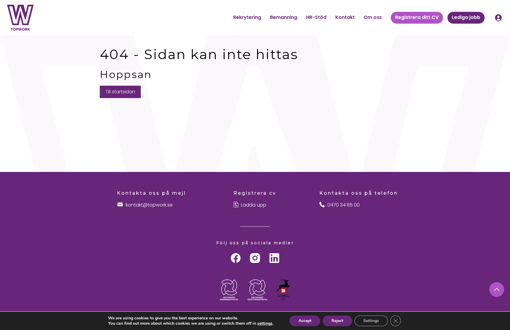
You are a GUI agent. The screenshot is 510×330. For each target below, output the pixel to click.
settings (264, 323)
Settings (371, 321)
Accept (304, 321)
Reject (337, 321)
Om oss (373, 17)
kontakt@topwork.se (149, 205)
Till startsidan (120, 91)
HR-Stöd (316, 17)
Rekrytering (247, 17)
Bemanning (283, 17)
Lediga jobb (466, 17)
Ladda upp (253, 205)
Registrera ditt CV (417, 17)
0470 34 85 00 (343, 205)
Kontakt (345, 17)
